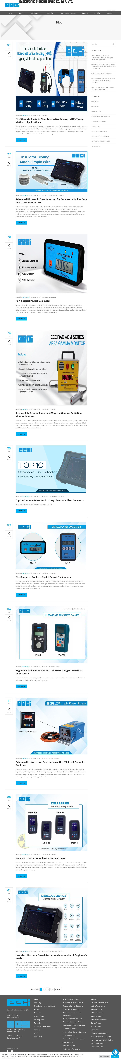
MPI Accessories (96, 1016)
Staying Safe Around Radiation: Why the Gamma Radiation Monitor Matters (103, 80)
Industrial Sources (69, 1046)
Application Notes (69, 1035)
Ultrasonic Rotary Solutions (72, 1018)
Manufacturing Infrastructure (44, 1006)
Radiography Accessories (71, 1049)
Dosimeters (95, 1030)
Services (37, 1030)
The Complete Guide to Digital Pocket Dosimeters (43, 576)
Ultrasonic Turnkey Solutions (73, 1022)
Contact (109, 13)
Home (10, 13)
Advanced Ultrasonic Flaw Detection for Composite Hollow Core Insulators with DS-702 (104, 66)
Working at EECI (39, 1020)
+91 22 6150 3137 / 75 (15, 1036)
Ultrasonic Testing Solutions (101, 136)
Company (37, 1003)
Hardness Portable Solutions (101, 1037)
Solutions (34, 13)
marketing (25, 115)
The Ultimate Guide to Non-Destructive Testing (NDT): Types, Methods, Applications (102, 58)
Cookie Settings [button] (104, 1056)
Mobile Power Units (98, 1006)
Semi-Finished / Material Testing (74, 1025)
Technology (50, 13)
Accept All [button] (115, 1056)
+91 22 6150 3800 (13, 1015)
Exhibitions (95, 106)
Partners (37, 1009)
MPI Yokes (94, 999)
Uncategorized (96, 146)
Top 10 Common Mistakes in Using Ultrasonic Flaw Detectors (50, 500)
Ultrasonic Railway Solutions (73, 1006)
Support (85, 13)
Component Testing (69, 1029)
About (21, 13)
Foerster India (96, 111)
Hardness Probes (97, 1043)
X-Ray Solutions (68, 1042)
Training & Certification (42, 1026)
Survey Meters (96, 1023)
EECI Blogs (45, 115)
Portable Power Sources (99, 1003)
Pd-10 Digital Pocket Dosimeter (33, 300)
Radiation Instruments (49, 297)
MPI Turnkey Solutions (99, 1020)
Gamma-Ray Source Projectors (74, 1039)
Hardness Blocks (97, 1047)
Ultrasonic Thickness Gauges (51, 666)
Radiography (96, 126)
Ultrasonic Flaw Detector (56, 195)
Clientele (37, 1013)
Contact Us (38, 1037)
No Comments (35, 115)
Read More (21, 140)
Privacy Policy (39, 1016)
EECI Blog (97, 13)
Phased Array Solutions (71, 1009)
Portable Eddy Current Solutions (74, 1032)
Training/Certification (68, 13)
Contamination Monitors (100, 1033)
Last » (59, 989)
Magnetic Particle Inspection (101, 116)
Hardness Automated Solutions (102, 1040)
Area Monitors (96, 1026)
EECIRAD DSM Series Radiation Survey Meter (40, 858)
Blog (35, 1033)
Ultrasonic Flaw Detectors (72, 999)
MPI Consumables (97, 1013)
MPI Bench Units (97, 1009)
